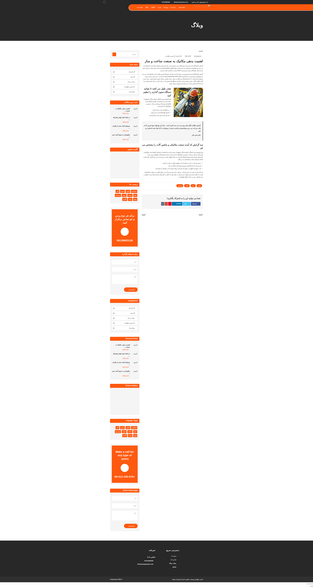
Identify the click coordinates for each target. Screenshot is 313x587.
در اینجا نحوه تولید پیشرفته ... (121, 118)
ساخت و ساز (131, 82)
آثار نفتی (132, 77)
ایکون (199, 185)
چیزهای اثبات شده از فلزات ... (121, 127)
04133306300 (166, 2)
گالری (187, 185)
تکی (117, 191)
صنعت (130, 195)
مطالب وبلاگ (172, 563)
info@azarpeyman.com (181, 2)
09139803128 (125, 240)
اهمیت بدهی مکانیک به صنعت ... (123, 110)
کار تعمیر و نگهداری (170, 56)
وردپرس (180, 185)
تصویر (122, 191)
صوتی (124, 195)
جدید (193, 185)
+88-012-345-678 (125, 476)
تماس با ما (140, 7)
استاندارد (134, 191)
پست (130, 199)
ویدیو (135, 199)
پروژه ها (166, 7)
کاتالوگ (153, 7)
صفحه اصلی (181, 7)
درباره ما (173, 7)
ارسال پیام (131, 289)
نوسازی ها (132, 91)
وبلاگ (146, 7)
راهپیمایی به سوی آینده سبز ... (121, 136)
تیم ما (159, 7)
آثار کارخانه (179, 56)
